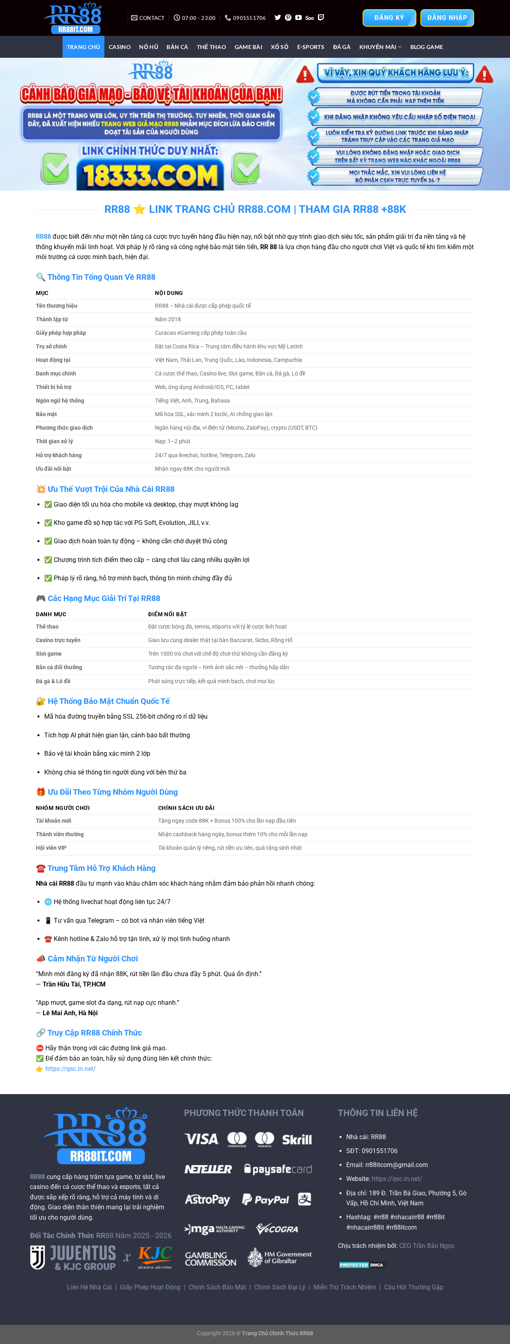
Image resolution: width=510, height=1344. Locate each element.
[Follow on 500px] (310, 18)
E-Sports (310, 46)
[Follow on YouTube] (298, 18)
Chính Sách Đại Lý (280, 1287)
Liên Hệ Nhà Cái (89, 1287)
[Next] (490, 124)
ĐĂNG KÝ (389, 18)
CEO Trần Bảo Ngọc (427, 1246)
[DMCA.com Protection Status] (362, 1264)
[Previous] (20, 124)
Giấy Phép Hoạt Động (150, 1287)
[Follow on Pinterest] (288, 18)
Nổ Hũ (148, 46)
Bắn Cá (177, 46)
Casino (120, 46)
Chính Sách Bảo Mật (217, 1287)
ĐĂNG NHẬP (447, 18)
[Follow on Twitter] (278, 18)
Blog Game (426, 46)
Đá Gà (342, 46)
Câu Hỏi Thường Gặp (413, 1287)
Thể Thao (211, 46)
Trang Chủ (83, 46)
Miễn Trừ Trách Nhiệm (345, 1287)
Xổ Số (279, 46)
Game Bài (248, 46)
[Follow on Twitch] (321, 18)
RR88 (43, 236)
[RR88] (76, 17)
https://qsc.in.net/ (70, 1069)
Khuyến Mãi (377, 46)
